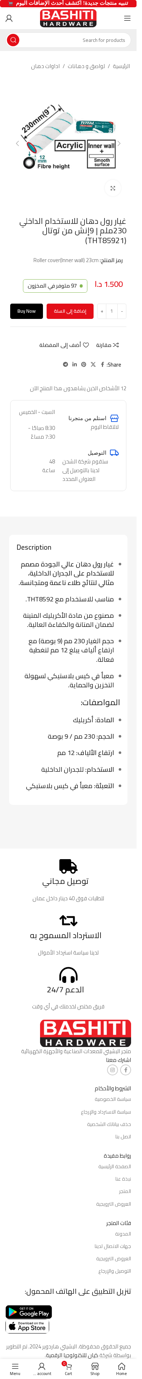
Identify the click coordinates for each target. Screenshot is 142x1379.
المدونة (123, 1233)
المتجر (125, 1191)
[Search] (13, 40)
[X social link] (93, 365)
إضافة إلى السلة (70, 311)
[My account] (9, 18)
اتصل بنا (123, 1136)
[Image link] (85, 1033)
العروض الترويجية (113, 1204)
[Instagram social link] (112, 1069)
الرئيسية (121, 66)
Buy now (26, 311)
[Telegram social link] (65, 365)
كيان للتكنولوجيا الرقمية (72, 1355)
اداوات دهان (45, 66)
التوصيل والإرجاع (114, 1271)
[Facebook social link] (102, 365)
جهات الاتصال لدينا (113, 1246)
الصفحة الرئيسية (114, 1166)
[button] (119, 143)
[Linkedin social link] (74, 365)
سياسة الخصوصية (113, 1099)
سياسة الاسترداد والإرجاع (106, 1112)
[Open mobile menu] (127, 18)
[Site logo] (68, 17)
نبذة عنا (123, 1179)
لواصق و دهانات (86, 66)
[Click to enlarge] (113, 188)
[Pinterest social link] (83, 365)
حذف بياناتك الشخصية (109, 1124)
